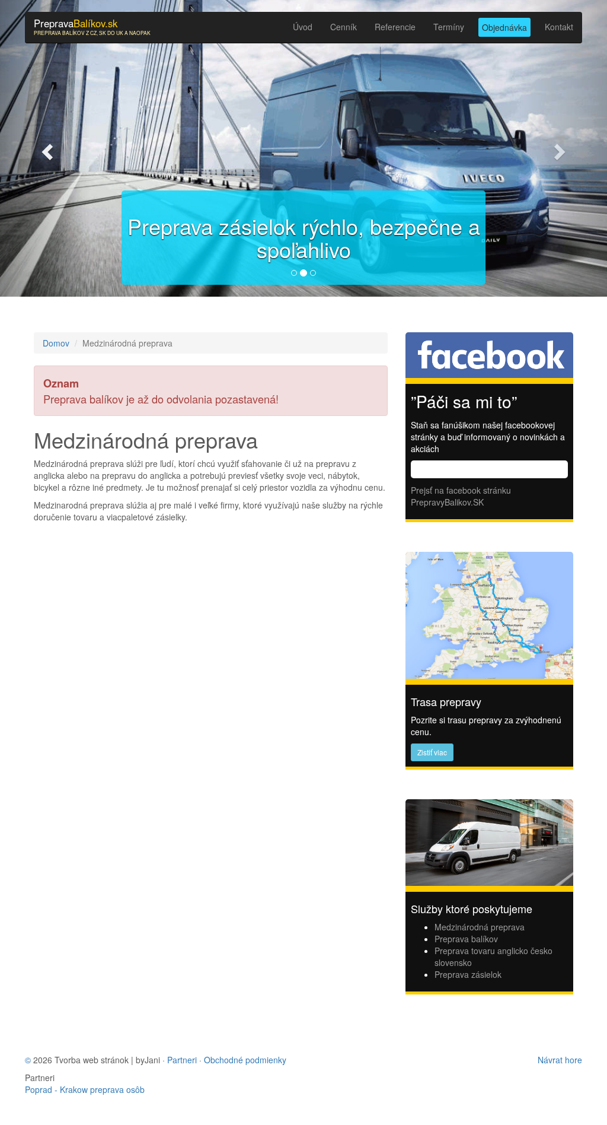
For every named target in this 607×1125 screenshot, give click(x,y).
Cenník (343, 27)
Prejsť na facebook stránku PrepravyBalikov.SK (461, 496)
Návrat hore (560, 1060)
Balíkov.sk (92, 26)
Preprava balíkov (466, 939)
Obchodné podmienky (245, 1060)
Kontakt (559, 27)
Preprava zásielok (468, 974)
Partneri (182, 1060)
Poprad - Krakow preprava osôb (85, 1089)
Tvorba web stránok (92, 1060)
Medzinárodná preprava (480, 927)
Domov (56, 343)
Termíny (448, 27)
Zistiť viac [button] (432, 752)
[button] (45, 148)
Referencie (395, 27)
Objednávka (504, 27)
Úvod (302, 27)
